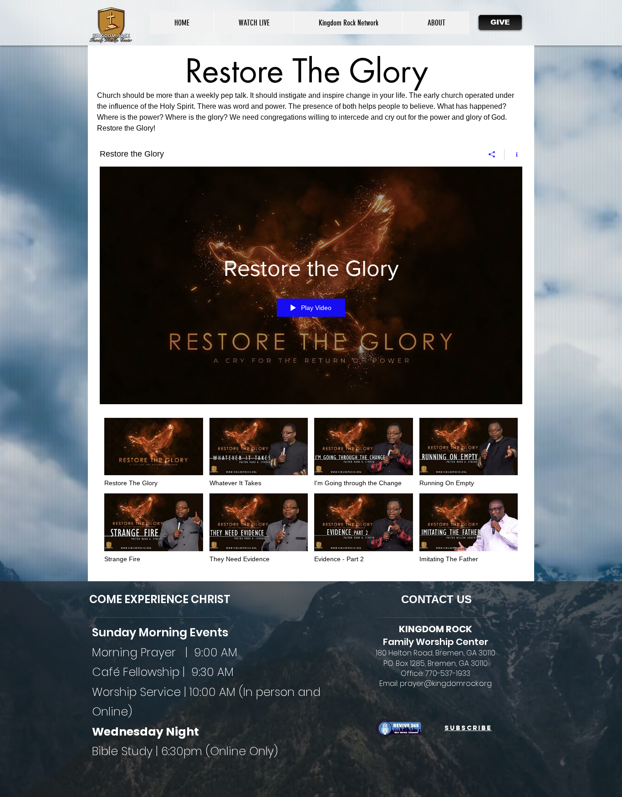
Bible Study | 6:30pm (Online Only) (185, 751)
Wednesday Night (145, 732)
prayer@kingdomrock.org (446, 683)
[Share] (492, 154)
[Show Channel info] (513, 154)
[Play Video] (154, 453)
